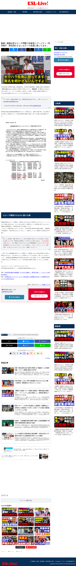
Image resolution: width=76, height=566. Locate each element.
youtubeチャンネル (60, 561)
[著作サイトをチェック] (10, 353)
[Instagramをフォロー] (24, 353)
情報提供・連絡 (35, 561)
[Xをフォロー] (14, 353)
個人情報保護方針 (70, 561)
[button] (73, 42)
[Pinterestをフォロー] (31, 353)
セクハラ (11, 334)
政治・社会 (5, 334)
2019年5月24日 (37, 105)
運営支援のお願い (50, 561)
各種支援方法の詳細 (7, 291)
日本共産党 (18, 334)
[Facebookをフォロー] (17, 353)
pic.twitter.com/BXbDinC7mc (10, 101)
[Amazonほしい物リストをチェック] (34, 353)
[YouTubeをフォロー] (27, 353)
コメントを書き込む (26, 500)
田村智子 (24, 334)
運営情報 (42, 561)
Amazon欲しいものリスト (61, 52)
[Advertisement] (38, 25)
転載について (46, 284)
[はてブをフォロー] (20, 353)
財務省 (29, 334)
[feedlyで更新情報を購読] (37, 353)
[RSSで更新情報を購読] (41, 353)
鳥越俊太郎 (36, 334)
